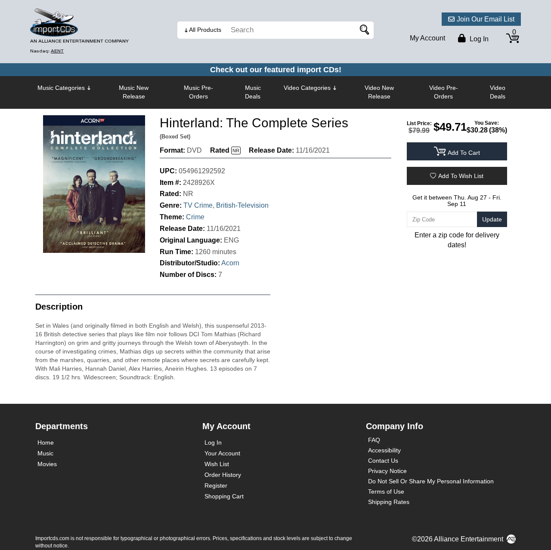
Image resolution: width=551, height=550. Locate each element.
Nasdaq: (47, 51)
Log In (213, 442)
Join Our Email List (485, 19)
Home (45, 442)
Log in (478, 39)
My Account (427, 38)
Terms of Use (386, 491)
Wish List (216, 464)
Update (492, 219)
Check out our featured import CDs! (275, 69)
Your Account (222, 453)
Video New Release (379, 92)
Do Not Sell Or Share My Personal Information (431, 481)
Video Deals (497, 92)
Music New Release (134, 92)
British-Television (242, 205)
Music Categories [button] (61, 87)
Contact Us (383, 460)
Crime (195, 217)
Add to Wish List (460, 175)
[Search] (363, 30)
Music (45, 453)
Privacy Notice (387, 470)
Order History (222, 474)
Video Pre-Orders (443, 92)
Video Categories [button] (307, 87)
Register (215, 485)
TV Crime (198, 205)
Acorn (230, 263)
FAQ (374, 439)
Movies (47, 464)
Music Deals (253, 92)
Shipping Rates (388, 501)
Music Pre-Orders (198, 92)
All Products (205, 29)
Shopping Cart (224, 496)
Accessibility (384, 450)
